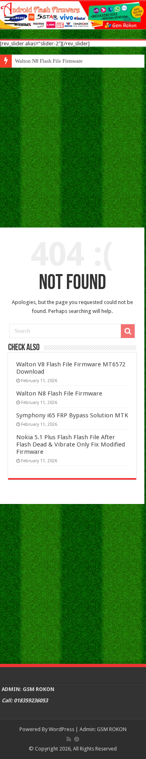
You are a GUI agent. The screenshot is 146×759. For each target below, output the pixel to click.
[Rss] (69, 739)
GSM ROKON (112, 729)
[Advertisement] (73, 144)
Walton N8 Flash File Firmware (49, 61)
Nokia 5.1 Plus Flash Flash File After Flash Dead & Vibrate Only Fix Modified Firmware (70, 444)
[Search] (128, 331)
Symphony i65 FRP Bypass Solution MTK (72, 415)
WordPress (61, 729)
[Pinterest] (76, 739)
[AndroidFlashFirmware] (73, 15)
